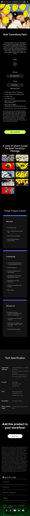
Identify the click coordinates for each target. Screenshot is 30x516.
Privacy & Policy (13, 505)
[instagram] (6, 510)
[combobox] (18, 2)
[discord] (23, 510)
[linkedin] (19, 510)
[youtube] (15, 510)
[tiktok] (10, 510)
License (5, 505)
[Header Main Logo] (6, 2)
